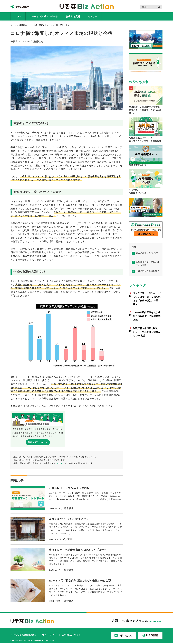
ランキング (137, 285)
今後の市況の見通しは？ (147, 271)
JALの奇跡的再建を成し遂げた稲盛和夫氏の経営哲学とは (146, 316)
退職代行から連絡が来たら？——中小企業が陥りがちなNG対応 (146, 332)
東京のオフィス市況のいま (147, 254)
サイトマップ (49, 635)
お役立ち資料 (139, 82)
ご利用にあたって (71, 635)
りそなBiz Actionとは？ (24, 635)
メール (59, 463)
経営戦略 (38, 41)
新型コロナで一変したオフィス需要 (147, 263)
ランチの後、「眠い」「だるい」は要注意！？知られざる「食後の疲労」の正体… (146, 298)
